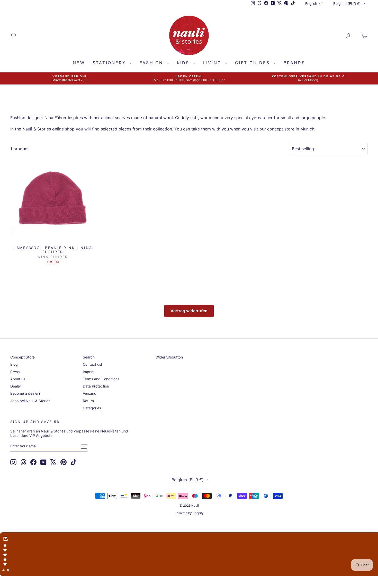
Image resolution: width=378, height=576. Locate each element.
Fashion (152, 62)
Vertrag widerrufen (189, 310)
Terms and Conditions (101, 379)
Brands (294, 62)
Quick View (52, 237)
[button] (189, 554)
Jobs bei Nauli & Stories (30, 401)
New (79, 62)
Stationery (110, 62)
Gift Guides (253, 62)
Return (88, 401)
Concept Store (22, 357)
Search (89, 357)
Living (213, 62)
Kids (184, 62)
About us (17, 379)
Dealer (15, 386)
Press (15, 372)
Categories (92, 408)
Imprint (89, 372)
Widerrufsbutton (169, 357)
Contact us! (92, 364)
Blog (14, 364)
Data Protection (96, 386)
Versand (89, 393)
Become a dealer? (25, 393)
